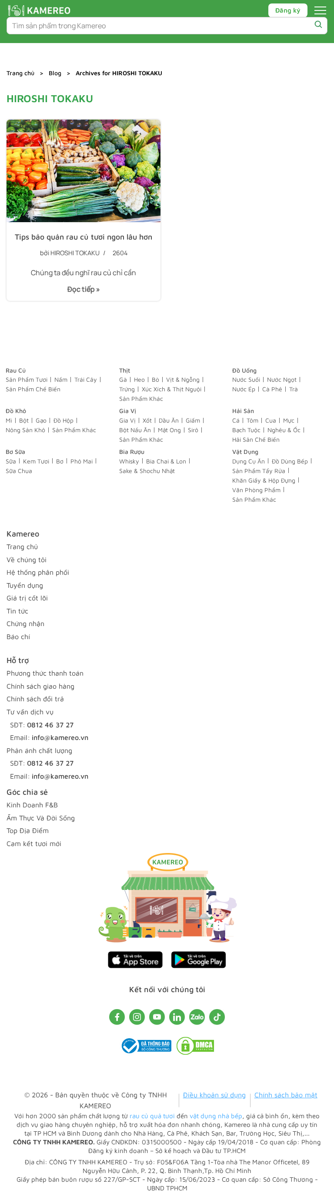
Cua (270, 420)
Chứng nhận (25, 623)
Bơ (59, 461)
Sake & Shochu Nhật (147, 470)
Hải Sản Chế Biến (256, 439)
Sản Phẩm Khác (141, 398)
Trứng (127, 389)
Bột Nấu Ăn (135, 429)
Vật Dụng (245, 451)
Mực (288, 420)
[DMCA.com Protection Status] (195, 1048)
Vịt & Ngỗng (183, 379)
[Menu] (320, 10)
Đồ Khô (16, 410)
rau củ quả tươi (152, 1116)
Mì (9, 420)
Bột (24, 420)
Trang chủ (20, 73)
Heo (139, 379)
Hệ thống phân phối (38, 572)
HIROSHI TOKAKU (75, 253)
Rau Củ (16, 370)
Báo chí (18, 636)
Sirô (193, 429)
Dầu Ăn (169, 420)
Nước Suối (246, 379)
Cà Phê (272, 389)
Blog (55, 73)
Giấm (193, 420)
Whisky (129, 461)
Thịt (124, 370)
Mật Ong (169, 429)
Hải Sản (243, 410)
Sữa (11, 461)
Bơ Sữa (15, 451)
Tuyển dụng (25, 585)
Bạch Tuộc (246, 429)
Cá (236, 420)
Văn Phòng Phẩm (256, 489)
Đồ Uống (244, 370)
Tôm (252, 420)
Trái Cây (85, 379)
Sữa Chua (19, 470)
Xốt (147, 420)
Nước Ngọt (282, 379)
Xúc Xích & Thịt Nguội (171, 389)
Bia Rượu (131, 451)
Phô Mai (81, 461)
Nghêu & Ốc (284, 429)
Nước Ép (243, 389)
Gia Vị (127, 410)
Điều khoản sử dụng (214, 1095)
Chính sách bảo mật (285, 1095)
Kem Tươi (36, 461)
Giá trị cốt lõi (27, 598)
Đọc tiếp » (80, 292)
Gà (123, 379)
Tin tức (17, 611)
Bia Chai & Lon (166, 461)
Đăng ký (288, 10)
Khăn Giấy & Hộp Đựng (263, 480)
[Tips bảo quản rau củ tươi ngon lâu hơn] (83, 171)
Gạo (41, 420)
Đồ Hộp (63, 420)
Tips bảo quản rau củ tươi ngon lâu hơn (83, 236)
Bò (155, 379)
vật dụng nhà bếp (216, 1116)
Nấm (60, 379)
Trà (293, 389)
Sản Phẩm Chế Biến (33, 389)
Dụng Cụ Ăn (248, 461)
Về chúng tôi (27, 559)
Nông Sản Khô (25, 429)
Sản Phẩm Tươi (26, 379)
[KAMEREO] (39, 10)
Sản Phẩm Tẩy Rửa (258, 470)
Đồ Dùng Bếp (290, 461)
